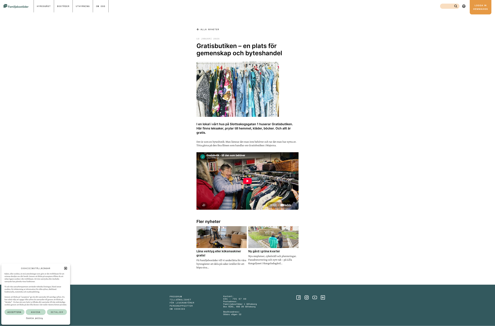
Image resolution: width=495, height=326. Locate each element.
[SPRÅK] (464, 6)
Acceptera (14, 312)
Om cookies (177, 308)
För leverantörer (182, 302)
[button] (65, 268)
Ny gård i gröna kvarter (264, 251)
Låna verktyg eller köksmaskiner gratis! (218, 253)
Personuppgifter (181, 305)
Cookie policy (34, 318)
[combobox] (448, 6)
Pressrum (176, 296)
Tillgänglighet (180, 299)
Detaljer (57, 312)
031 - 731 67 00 (234, 299)
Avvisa (35, 312)
